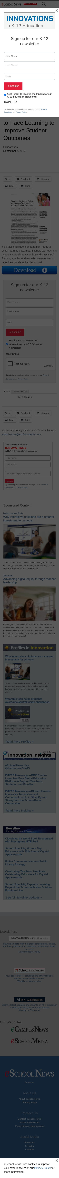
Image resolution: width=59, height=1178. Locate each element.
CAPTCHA (10, 102)
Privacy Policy (21, 112)
